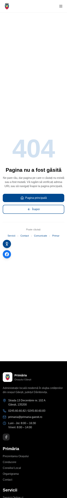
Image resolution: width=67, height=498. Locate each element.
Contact (24, 235)
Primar (55, 235)
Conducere (9, 462)
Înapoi (36, 209)
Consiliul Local (12, 467)
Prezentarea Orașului (16, 456)
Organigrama (11, 473)
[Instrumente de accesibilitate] (7, 244)
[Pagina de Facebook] (7, 254)
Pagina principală (36, 197)
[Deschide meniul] (60, 6)
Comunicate (40, 235)
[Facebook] (6, 437)
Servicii (11, 235)
